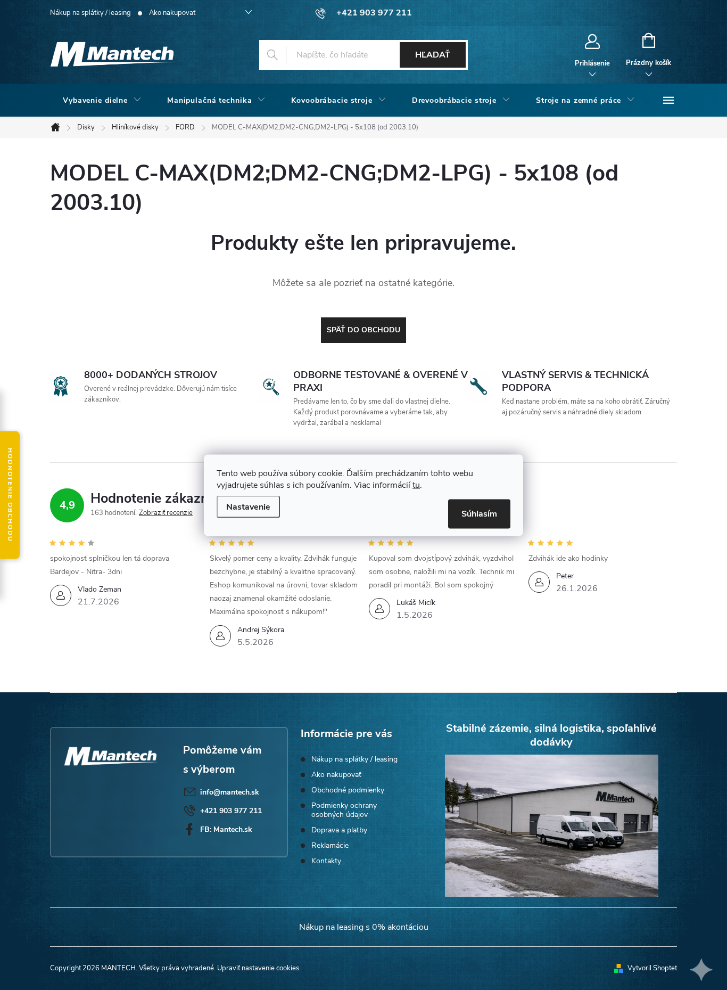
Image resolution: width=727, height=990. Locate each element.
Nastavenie (248, 506)
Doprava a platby (339, 830)
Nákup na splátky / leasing (90, 13)
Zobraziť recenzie (166, 513)
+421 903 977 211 (231, 811)
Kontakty (326, 861)
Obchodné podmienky (347, 790)
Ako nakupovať (172, 13)
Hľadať (432, 55)
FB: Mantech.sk (226, 829)
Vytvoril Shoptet (652, 968)
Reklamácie (330, 845)
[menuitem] (102, 100)
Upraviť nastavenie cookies (258, 968)
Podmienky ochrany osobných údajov (344, 810)
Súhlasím (479, 513)
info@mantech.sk (229, 792)
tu (416, 484)
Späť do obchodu (363, 330)
